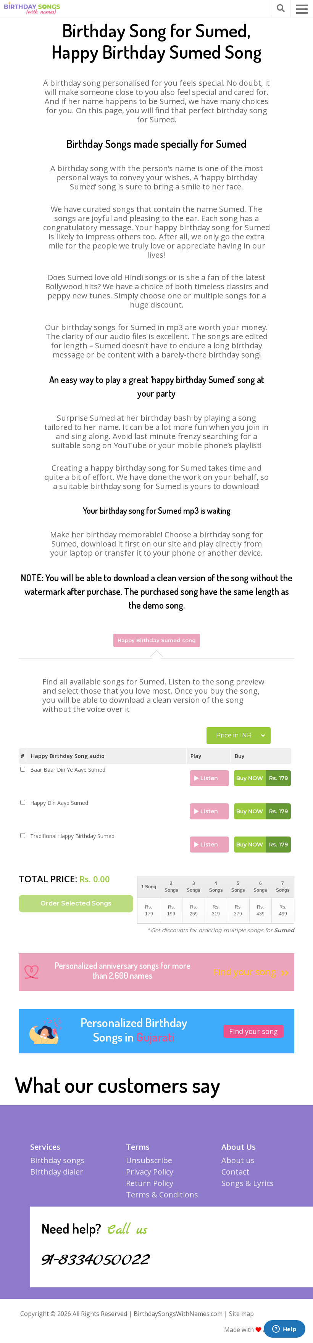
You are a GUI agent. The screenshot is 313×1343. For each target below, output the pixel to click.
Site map (241, 1313)
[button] (302, 9)
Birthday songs (57, 1160)
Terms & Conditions (162, 1194)
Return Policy (149, 1183)
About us (238, 1160)
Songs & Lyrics (247, 1183)
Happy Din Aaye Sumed (59, 803)
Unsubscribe (149, 1160)
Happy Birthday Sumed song (157, 640)
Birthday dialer (56, 1172)
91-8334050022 (96, 1260)
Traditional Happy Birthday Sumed (72, 836)
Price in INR (234, 735)
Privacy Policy (149, 1172)
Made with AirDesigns (259, 1329)
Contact (235, 1172)
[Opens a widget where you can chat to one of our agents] (284, 1329)
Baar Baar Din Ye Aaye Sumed (67, 769)
